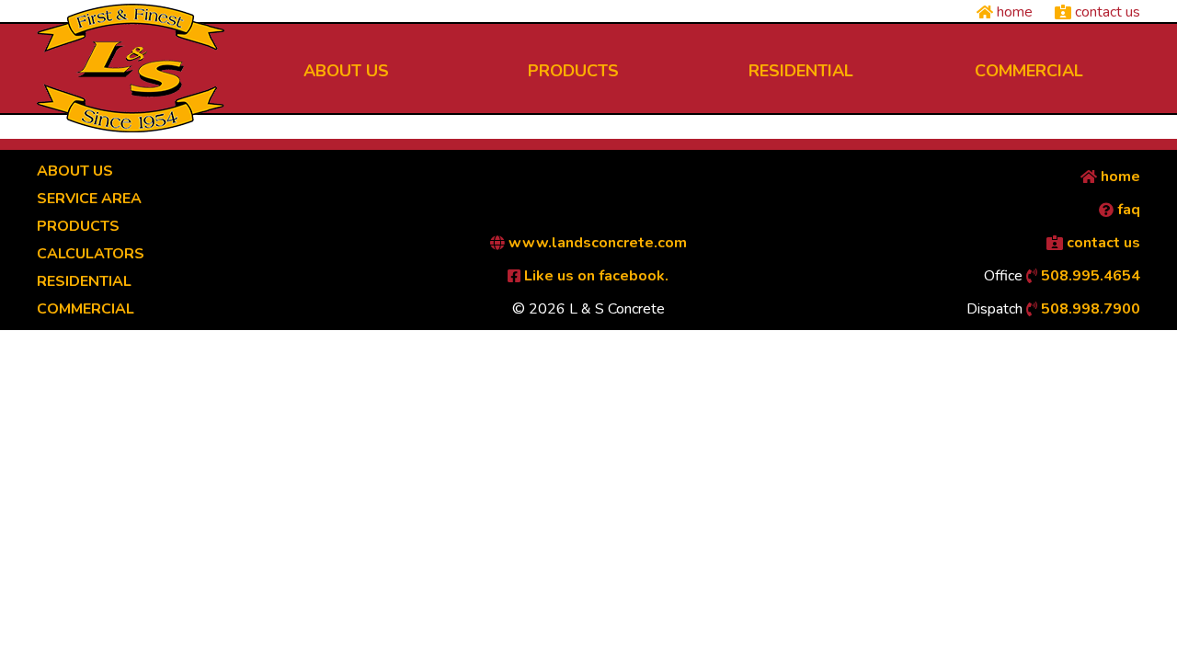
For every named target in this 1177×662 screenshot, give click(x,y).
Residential (84, 281)
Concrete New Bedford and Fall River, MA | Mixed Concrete (130, 68)
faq (1127, 210)
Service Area (89, 198)
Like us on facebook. (594, 276)
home (1013, 12)
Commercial (85, 309)
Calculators (90, 254)
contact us (1105, 12)
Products (78, 226)
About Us (75, 171)
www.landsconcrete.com (596, 243)
